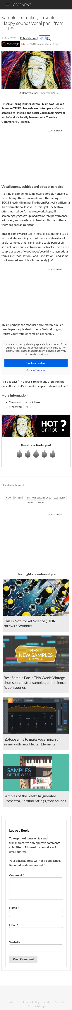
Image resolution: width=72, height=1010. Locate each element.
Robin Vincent (28, 38)
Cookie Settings (36, 1006)
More (12, 406)
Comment (16, 875)
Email (13, 925)
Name (14, 907)
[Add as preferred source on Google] (10, 44)
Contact (59, 1002)
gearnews (22, 5)
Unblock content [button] (36, 362)
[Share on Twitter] (62, 485)
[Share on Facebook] (49, 485)
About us (14, 1002)
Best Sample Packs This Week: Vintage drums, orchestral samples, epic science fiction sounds (35, 682)
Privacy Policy (31, 1002)
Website (14, 942)
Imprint (47, 1002)
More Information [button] (36, 370)
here (37, 402)
